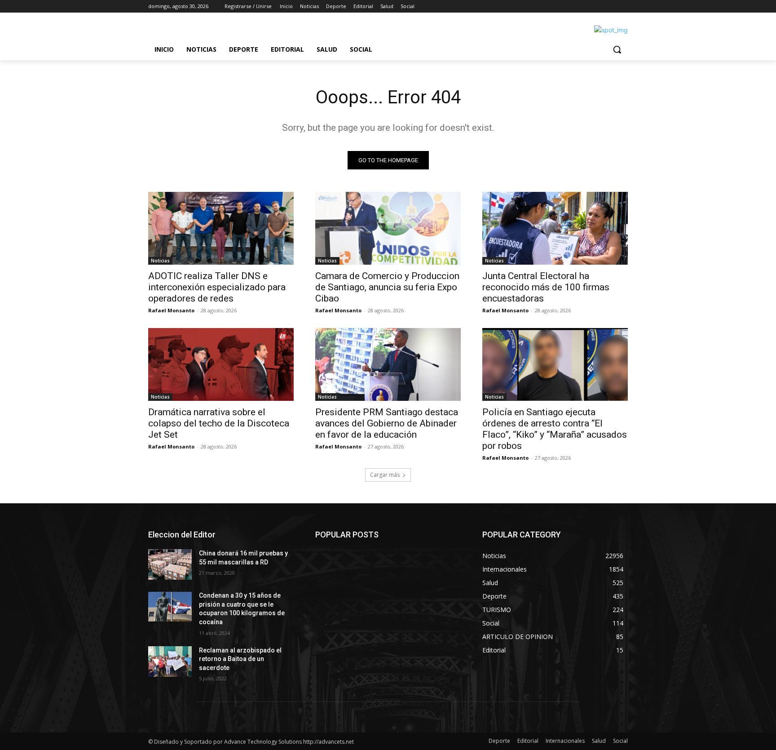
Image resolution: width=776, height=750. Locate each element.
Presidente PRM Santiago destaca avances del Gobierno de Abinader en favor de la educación (386, 423)
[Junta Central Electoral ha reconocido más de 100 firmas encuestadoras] (555, 228)
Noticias (160, 260)
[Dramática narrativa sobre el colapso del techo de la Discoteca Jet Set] (221, 364)
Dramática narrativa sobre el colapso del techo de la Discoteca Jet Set (218, 423)
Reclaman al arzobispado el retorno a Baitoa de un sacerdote (240, 659)
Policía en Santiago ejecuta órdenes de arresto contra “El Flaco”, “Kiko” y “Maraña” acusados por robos (554, 429)
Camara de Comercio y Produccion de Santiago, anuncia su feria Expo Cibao (387, 287)
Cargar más (385, 475)
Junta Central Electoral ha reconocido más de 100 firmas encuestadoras (545, 287)
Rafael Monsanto (171, 310)
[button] (617, 49)
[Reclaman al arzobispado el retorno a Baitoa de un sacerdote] (170, 661)
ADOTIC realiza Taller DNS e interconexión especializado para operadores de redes (217, 287)
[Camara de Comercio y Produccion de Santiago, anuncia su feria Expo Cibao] (388, 228)
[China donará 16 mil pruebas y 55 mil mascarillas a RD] (170, 564)
